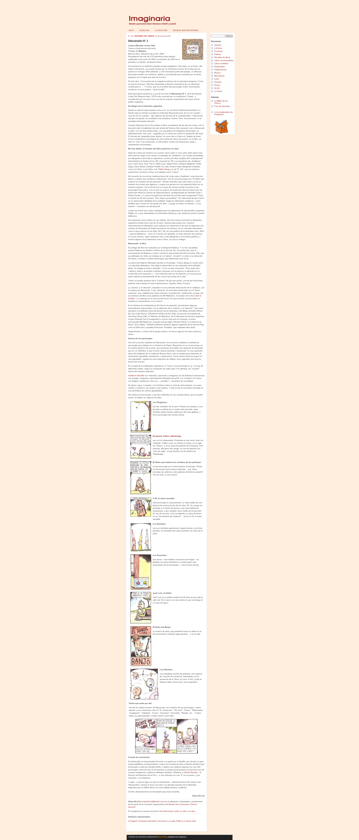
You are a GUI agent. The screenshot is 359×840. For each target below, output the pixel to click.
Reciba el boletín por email (186, 30)
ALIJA (216, 88)
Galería (217, 54)
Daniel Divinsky (190, 772)
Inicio (131, 30)
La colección (161, 30)
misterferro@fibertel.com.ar (154, 801)
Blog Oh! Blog (162, 837)
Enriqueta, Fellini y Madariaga (167, 436)
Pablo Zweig (163, 169)
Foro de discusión (222, 106)
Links (216, 79)
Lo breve (218, 91)
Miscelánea (219, 76)
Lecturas (218, 48)
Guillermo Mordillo (136, 375)
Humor (217, 85)
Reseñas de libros (222, 57)
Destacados (219, 66)
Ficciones (218, 51)
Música (217, 73)
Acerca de (144, 30)
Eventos (217, 82)
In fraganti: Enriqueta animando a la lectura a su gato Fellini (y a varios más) (162, 821)
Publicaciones (220, 69)
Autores (217, 45)
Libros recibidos (221, 63)
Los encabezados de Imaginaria (223, 113)
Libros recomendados (224, 60)
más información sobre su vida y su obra (177, 811)
